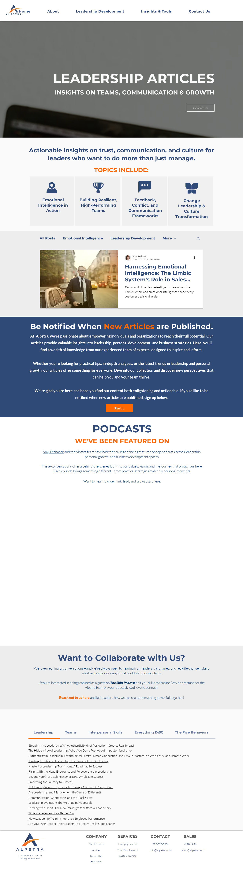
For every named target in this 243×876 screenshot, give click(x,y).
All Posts (47, 238)
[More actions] (195, 257)
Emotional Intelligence (83, 238)
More (167, 238)
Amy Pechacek (53, 452)
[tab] (44, 732)
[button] (198, 239)
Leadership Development (132, 238)
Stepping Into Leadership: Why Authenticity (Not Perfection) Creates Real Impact (81, 745)
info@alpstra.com (161, 850)
